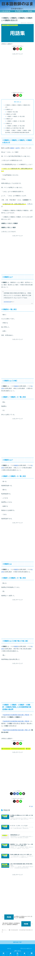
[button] (23, 793)
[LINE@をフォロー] (20, 48)
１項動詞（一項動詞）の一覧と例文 (16, 116)
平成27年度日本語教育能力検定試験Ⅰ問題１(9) (16, 730)
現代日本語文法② (7, 301)
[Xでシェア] (11, 793)
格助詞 (12, 148)
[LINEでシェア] (20, 793)
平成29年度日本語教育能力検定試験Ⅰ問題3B (16, 715)
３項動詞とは (8, 123)
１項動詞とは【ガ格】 (11, 114)
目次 (15, 101)
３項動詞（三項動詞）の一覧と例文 (16, 125)
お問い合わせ (17, 950)
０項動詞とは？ (9, 109)
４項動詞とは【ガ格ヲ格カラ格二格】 (14, 128)
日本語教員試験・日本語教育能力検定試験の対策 (14, 748)
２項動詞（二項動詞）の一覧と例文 (16, 121)
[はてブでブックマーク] (17, 793)
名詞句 (18, 148)
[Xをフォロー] (14, 48)
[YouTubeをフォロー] (17, 48)
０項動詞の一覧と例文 (12, 111)
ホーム (9, 948)
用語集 (28, 748)
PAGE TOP (18, 942)
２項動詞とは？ (9, 118)
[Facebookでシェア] (14, 793)
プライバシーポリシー (26, 948)
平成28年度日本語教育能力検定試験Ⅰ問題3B (16, 721)
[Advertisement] (17, 72)
